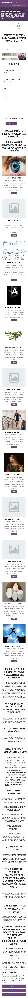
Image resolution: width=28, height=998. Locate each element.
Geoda (17, 17)
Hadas (20, 17)
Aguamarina (19, 8)
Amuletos (6, 10)
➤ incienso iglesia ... (14, 390)
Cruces (19, 14)
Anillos (14, 10)
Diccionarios (7, 15)
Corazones (10, 14)
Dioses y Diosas (21, 15)
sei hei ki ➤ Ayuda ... (14, 519)
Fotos (13, 17)
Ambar (2, 10)
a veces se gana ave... (14, 307)
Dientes (12, 15)
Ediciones (2, 16)
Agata (15, 8)
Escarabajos (8, 16)
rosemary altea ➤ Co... (14, 347)
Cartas (14, 13)
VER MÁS (14, 193)
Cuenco (2, 15)
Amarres (24, 8)
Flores (6, 17)
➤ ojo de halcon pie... (14, 178)
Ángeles (10, 10)
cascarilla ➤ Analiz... (14, 604)
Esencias (13, 16)
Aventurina (3, 11)
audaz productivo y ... (14, 646)
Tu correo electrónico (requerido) (12, 79)
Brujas (22, 12)
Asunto (4, 88)
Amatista (10, 13)
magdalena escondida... (14, 474)
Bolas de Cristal (17, 12)
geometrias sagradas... (14, 262)
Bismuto (10, 12)
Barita (11, 11)
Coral (6, 14)
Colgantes (19, 13)
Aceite (6, 8)
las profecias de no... (14, 561)
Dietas (16, 15)
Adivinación (10, 8)
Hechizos (24, 17)
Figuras (2, 17)
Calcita (6, 13)
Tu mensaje (5, 98)
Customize (14, 990)
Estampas (22, 16)
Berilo (18, 11)
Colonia (2, 14)
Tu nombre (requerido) (8, 70)
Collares (23, 13)
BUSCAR (21, 56)
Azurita (7, 11)
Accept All (14, 986)
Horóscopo (3, 18)
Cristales (15, 14)
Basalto (14, 11)
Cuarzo (23, 14)
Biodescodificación (4, 12)
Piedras (2, 8)
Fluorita (9, 17)
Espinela (17, 16)
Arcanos (22, 10)
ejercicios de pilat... (14, 432)
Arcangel (18, 10)
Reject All (14, 994)
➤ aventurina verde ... (14, 220)
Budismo (2, 13)
